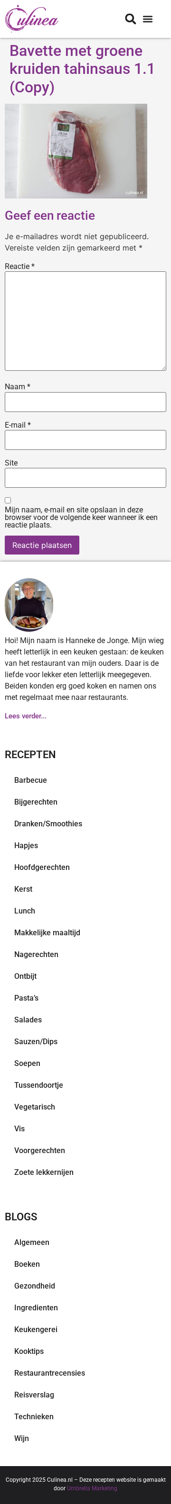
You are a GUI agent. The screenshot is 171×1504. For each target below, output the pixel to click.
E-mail (18, 425)
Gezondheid (34, 1285)
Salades (28, 1019)
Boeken (27, 1264)
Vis (19, 1128)
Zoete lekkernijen (44, 1172)
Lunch (24, 910)
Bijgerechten (35, 801)
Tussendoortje (38, 1085)
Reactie (20, 266)
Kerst (23, 889)
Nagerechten (36, 954)
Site (11, 463)
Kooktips (29, 1351)
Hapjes (26, 845)
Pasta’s (26, 998)
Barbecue (30, 780)
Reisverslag (34, 1394)
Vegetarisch (34, 1106)
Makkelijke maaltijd (47, 932)
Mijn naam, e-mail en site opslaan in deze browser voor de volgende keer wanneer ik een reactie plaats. (81, 517)
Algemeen (31, 1242)
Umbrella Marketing (92, 1488)
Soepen (27, 1063)
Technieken (34, 1416)
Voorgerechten (39, 1150)
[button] (147, 19)
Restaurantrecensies (49, 1373)
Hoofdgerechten (42, 867)
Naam (17, 387)
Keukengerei (35, 1329)
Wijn (21, 1438)
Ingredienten (36, 1307)
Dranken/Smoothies (48, 823)
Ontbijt (25, 976)
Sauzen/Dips (35, 1041)
